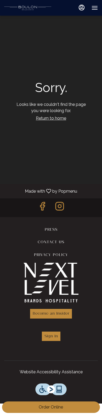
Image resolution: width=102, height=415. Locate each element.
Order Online (51, 407)
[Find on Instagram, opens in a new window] (59, 207)
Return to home (51, 118)
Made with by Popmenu (40, 190)
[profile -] (81, 7)
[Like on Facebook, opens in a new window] (42, 207)
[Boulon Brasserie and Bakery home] (27, 7)
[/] (51, 281)
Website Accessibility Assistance (51, 371)
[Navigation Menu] (94, 7)
